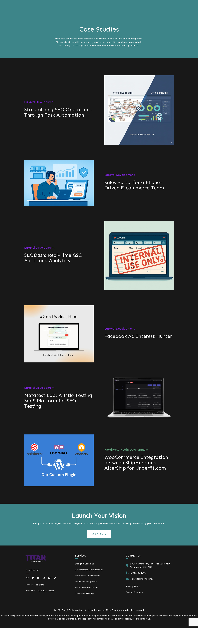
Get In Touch (99, 534)
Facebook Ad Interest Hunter (138, 336)
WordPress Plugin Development (126, 449)
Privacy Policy (133, 586)
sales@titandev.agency (142, 579)
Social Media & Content (87, 587)
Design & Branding (84, 563)
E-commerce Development (89, 569)
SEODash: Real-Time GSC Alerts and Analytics (53, 257)
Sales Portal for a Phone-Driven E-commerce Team (134, 185)
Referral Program (35, 584)
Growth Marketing (84, 593)
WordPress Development (87, 575)
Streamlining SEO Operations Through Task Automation (57, 112)
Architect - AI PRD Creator (40, 590)
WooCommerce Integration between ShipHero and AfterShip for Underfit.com (136, 463)
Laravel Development (39, 102)
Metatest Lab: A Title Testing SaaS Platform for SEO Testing (58, 401)
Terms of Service (134, 592)
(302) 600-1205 (138, 573)
